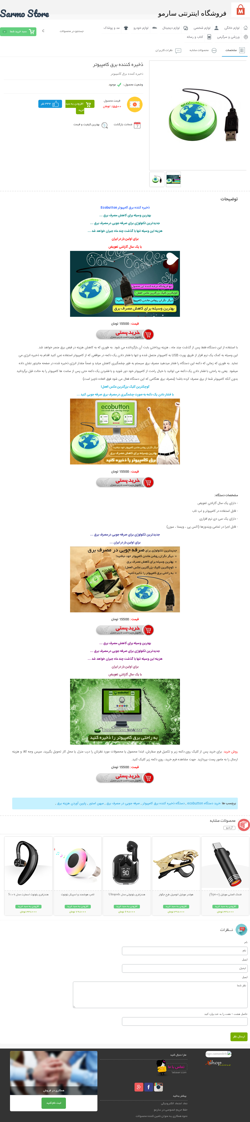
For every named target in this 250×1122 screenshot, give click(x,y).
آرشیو (229, 827)
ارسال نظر (239, 1036)
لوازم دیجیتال (171, 28)
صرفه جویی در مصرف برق (122, 803)
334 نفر (46, 103)
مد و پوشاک (112, 28)
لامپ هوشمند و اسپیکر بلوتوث (77, 894)
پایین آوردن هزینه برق (71, 803)
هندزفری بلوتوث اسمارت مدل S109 (28, 894)
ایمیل (245, 959)
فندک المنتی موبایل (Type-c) (225, 894)
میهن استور (96, 803)
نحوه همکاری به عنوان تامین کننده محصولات (162, 1116)
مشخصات (231, 50)
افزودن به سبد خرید (74, 107)
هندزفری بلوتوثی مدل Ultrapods (127, 894)
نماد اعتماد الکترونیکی (174, 1103)
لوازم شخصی (202, 28)
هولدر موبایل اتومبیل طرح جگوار (176, 894)
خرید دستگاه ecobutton (203, 803)
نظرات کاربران (164, 50)
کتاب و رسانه (195, 37)
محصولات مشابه (199, 50)
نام (246, 942)
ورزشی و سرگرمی (228, 37)
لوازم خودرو (141, 28)
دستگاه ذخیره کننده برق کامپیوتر (163, 803)
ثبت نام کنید (53, 1103)
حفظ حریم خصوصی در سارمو (171, 1110)
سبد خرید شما (18, 31)
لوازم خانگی (232, 28)
